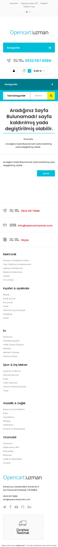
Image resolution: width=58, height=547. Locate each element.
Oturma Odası (10, 356)
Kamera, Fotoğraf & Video (16, 260)
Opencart (20, 545)
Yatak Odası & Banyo (13, 344)
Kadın (6, 318)
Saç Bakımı (8, 417)
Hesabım (14, 3)
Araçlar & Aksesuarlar (14, 428)
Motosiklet (8, 451)
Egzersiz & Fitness (12, 371)
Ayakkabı (7, 314)
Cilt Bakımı (8, 424)
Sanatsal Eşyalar (11, 340)
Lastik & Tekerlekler (12, 459)
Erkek (6, 306)
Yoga (5, 390)
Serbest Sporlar (11, 374)
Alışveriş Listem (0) (29, 3)
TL (27, 12)
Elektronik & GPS (11, 447)
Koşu (5, 378)
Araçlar (7, 462)
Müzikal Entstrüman (12, 272)
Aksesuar (8, 336)
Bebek (6, 294)
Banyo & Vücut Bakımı (14, 409)
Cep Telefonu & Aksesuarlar (17, 264)
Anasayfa (28, 139)
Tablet (6, 276)
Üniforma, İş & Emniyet (14, 310)
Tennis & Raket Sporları (14, 386)
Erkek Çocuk (9, 298)
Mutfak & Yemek (11, 352)
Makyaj (6, 421)
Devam (46, 173)
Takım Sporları (10, 382)
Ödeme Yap (29, 6)
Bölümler (7, 455)
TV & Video (8, 279)
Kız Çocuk (8, 302)
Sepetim (44, 3)
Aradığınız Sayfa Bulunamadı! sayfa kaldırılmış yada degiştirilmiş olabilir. (29, 145)
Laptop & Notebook (13, 268)
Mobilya (7, 348)
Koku (5, 413)
